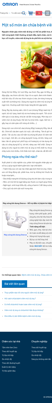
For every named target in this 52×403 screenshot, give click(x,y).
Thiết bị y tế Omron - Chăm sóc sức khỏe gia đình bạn (21, 4)
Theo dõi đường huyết (11, 363)
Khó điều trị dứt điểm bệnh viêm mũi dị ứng (22, 316)
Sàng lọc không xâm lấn (41, 359)
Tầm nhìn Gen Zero (9, 347)
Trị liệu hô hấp (8, 355)
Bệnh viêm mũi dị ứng (31, 275)
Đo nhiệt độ (7, 359)
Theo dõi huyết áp (9, 351)
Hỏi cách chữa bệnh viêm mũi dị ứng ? (20, 298)
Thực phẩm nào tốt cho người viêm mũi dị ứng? (24, 292)
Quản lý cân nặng (9, 367)
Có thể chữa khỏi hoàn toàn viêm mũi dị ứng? (23, 304)
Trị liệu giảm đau (9, 370)
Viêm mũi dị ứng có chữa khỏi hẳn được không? (24, 310)
